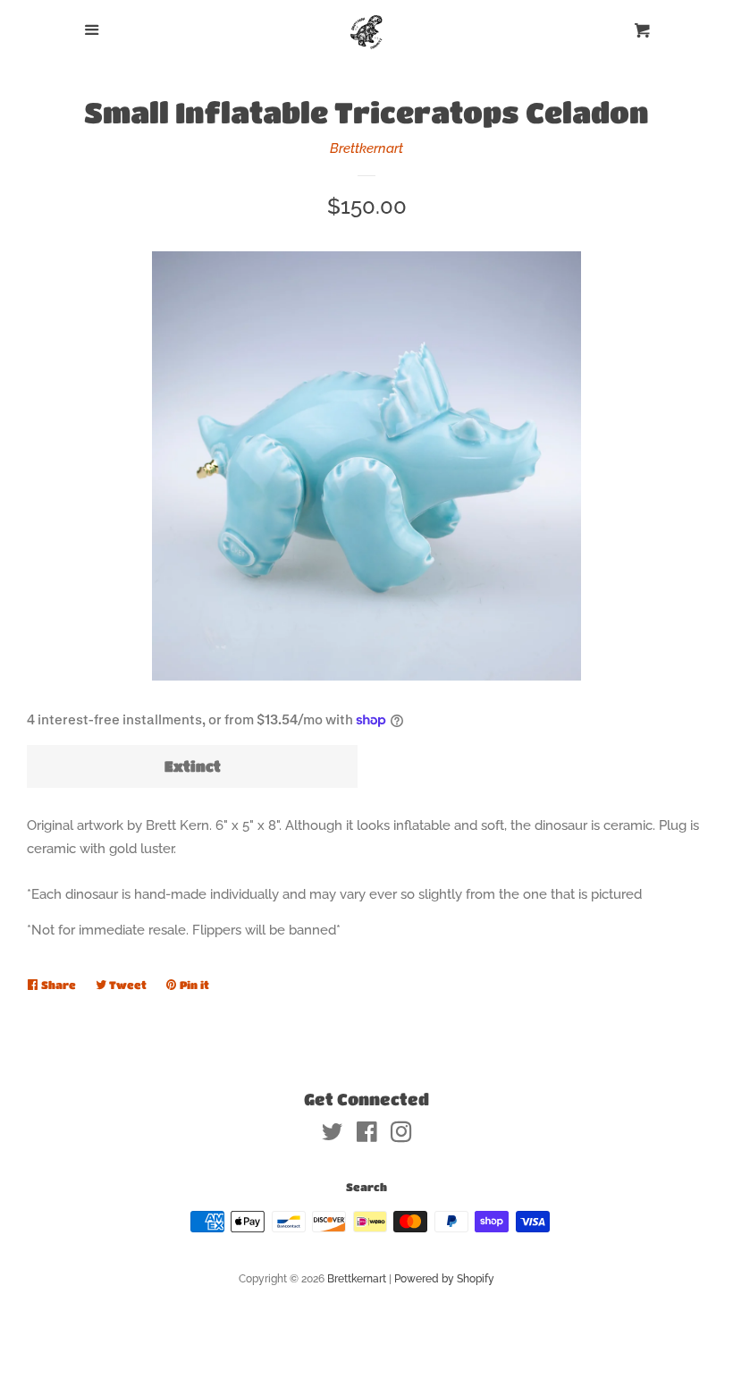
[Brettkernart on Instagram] (401, 1136)
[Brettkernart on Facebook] (367, 1136)
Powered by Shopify (444, 1279)
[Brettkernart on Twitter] (332, 1136)
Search (366, 1186)
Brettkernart (366, 148)
